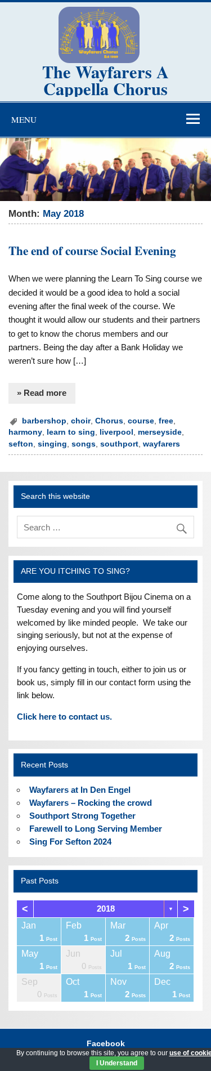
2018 (106, 908)
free (166, 421)
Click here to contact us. (64, 716)
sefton (20, 444)
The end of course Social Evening (92, 250)
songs (83, 444)
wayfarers (161, 444)
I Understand (116, 1063)
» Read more (41, 393)
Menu (24, 119)
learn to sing (71, 432)
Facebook (106, 1044)
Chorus (109, 421)
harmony (25, 432)
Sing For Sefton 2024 (70, 841)
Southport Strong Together (82, 815)
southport (119, 444)
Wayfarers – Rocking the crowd (90, 802)
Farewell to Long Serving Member (95, 828)
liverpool (116, 432)
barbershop (44, 421)
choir (81, 421)
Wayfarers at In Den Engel (80, 790)
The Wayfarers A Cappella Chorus (105, 80)
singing (52, 444)
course (141, 421)
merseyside (160, 432)
